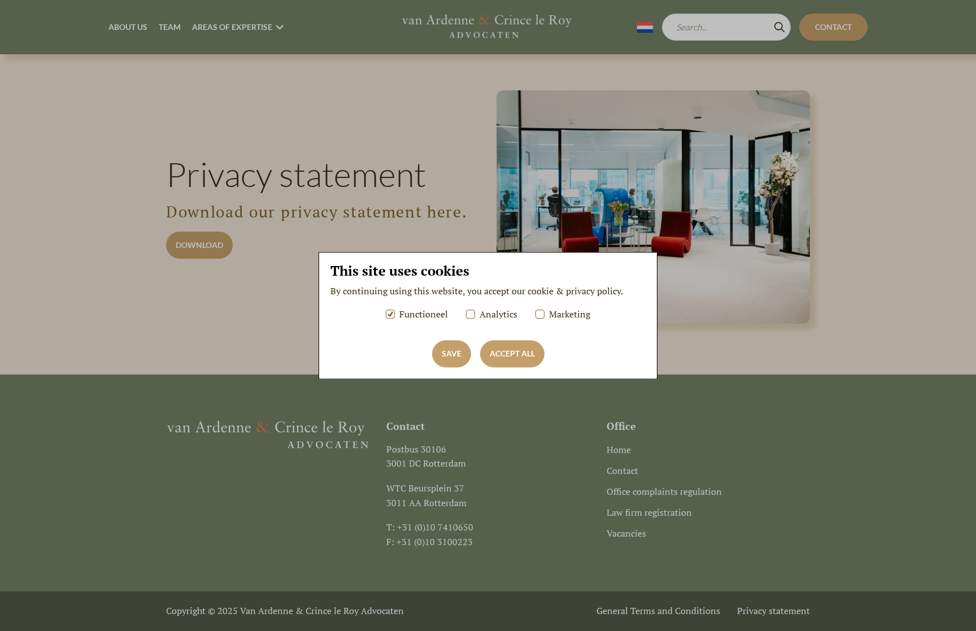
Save (451, 353)
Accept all (512, 353)
